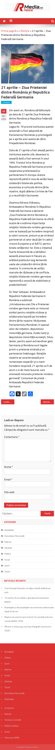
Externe (7, 541)
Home (7, 731)
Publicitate (9, 699)
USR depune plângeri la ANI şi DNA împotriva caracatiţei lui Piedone (9, 402)
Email (8, 479)
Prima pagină (8, 31)
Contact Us (9, 708)
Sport (6, 565)
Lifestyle (24, 31)
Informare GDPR (11, 737)
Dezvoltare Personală (14, 535)
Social (7, 559)
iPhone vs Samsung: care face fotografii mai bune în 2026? (27, 628)
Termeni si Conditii (12, 719)
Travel (7, 571)
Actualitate (9, 530)
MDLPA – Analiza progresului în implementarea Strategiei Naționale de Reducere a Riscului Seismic (48, 402)
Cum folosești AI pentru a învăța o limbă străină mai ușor (27, 590)
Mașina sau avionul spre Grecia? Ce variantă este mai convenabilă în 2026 (28, 619)
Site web (9, 492)
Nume (8, 467)
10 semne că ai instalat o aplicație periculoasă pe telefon (26, 599)
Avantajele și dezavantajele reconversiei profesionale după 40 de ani (29, 609)
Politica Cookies (11, 725)
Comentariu (12, 437)
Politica (7, 553)
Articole (7, 713)
